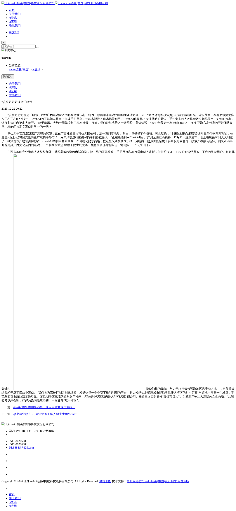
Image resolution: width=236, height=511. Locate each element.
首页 (12, 10)
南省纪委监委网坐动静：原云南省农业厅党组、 (44, 407)
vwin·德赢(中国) (19, 69)
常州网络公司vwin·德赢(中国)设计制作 (152, 481)
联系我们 (15, 25)
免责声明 (183, 481)
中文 (12, 32)
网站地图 (105, 481)
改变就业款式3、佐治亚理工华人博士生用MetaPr (44, 414)
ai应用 (13, 21)
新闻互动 (8, 76)
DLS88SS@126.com (21, 447)
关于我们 (15, 13)
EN (17, 32)
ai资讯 (13, 17)
